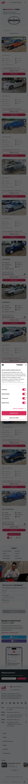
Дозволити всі (14, 413)
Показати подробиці (18, 408)
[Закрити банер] (25, 364)
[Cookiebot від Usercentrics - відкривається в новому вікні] (17, 365)
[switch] (24, 394)
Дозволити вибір (14, 417)
